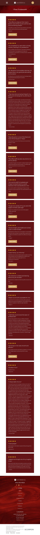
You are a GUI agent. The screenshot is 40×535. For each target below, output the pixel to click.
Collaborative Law (20, 498)
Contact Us (20, 508)
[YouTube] (18, 485)
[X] (21, 485)
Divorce (20, 495)
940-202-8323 (20, 482)
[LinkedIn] (23, 485)
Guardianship (20, 503)
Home (20, 490)
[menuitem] (7, 533)
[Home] (19, 3)
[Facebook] (16, 485)
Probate (20, 500)
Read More (12, 34)
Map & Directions (20, 520)
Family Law (20, 493)
